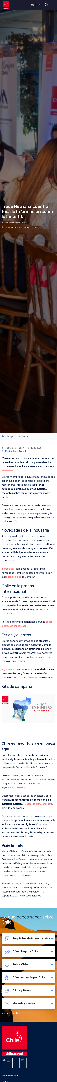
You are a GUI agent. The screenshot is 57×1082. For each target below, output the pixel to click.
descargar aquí (19, 883)
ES (36, 5)
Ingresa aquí (8, 568)
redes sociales (13, 576)
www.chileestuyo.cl (19, 787)
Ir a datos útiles (11, 1013)
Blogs (10, 436)
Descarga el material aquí (38, 803)
